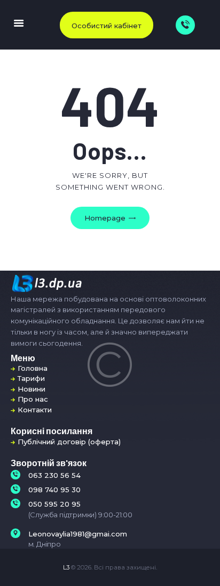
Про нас (33, 399)
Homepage (104, 218)
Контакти (35, 409)
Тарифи (31, 378)
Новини (31, 389)
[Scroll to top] (205, 564)
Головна (33, 368)
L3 (66, 567)
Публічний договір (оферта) (69, 441)
